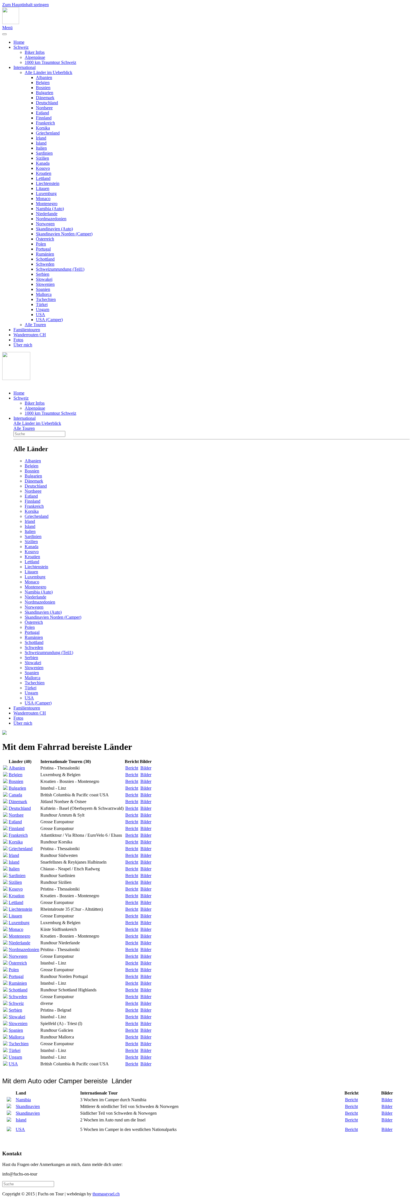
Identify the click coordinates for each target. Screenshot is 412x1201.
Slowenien (45, 284)
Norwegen (45, 223)
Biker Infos (35, 52)
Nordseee (44, 107)
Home (18, 42)
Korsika (43, 128)
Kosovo (43, 168)
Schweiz (21, 47)
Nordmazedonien (51, 218)
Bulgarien (44, 92)
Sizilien (42, 158)
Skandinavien (28, 1106)
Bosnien (43, 87)
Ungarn (42, 309)
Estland (42, 112)
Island (41, 143)
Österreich (45, 239)
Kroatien (43, 173)
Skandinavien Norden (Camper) (64, 233)
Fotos (18, 339)
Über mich (22, 344)
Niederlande (46, 213)
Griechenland (48, 133)
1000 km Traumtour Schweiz (50, 62)
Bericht (131, 768)
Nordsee (16, 815)
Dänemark (45, 97)
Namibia (23, 1099)
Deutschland (47, 102)
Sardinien (44, 153)
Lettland (43, 178)
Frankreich (45, 122)
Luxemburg (46, 193)
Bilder (145, 768)
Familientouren (26, 329)
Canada (15, 794)
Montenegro (46, 203)
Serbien (42, 274)
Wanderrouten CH (29, 334)
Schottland (45, 259)
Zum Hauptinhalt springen (25, 4)
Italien (41, 148)
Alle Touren (35, 324)
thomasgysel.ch (106, 1193)
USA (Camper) (49, 319)
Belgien (43, 82)
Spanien (43, 289)
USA (40, 314)
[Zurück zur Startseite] (10, 22)
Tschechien (46, 299)
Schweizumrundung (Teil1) (60, 269)
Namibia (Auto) (50, 208)
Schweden (45, 264)
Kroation (16, 895)
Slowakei (44, 279)
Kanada (43, 163)
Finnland (44, 117)
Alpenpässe (35, 57)
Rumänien (45, 254)
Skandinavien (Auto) (54, 228)
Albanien (44, 77)
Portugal (43, 249)
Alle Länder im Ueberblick (48, 72)
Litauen (42, 188)
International (24, 67)
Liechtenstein (47, 183)
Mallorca (44, 294)
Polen (41, 244)
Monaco (43, 198)
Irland (41, 138)
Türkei (42, 304)
